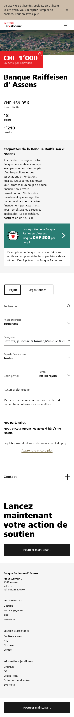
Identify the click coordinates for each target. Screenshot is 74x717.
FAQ (6, 640)
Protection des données (17, 680)
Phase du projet (12, 319)
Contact (8, 649)
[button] (65, 24)
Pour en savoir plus (27, 14)
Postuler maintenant (37, 549)
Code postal (11, 376)
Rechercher (11, 306)
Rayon (42, 371)
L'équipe (8, 605)
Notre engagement (14, 610)
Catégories (9, 337)
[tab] (12, 289)
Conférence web (13, 636)
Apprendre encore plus (37, 450)
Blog (6, 614)
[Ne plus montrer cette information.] (67, 10)
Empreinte (9, 684)
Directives (9, 666)
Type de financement (15, 354)
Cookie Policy (11, 675)
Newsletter (10, 619)
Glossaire (8, 645)
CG (5, 671)
